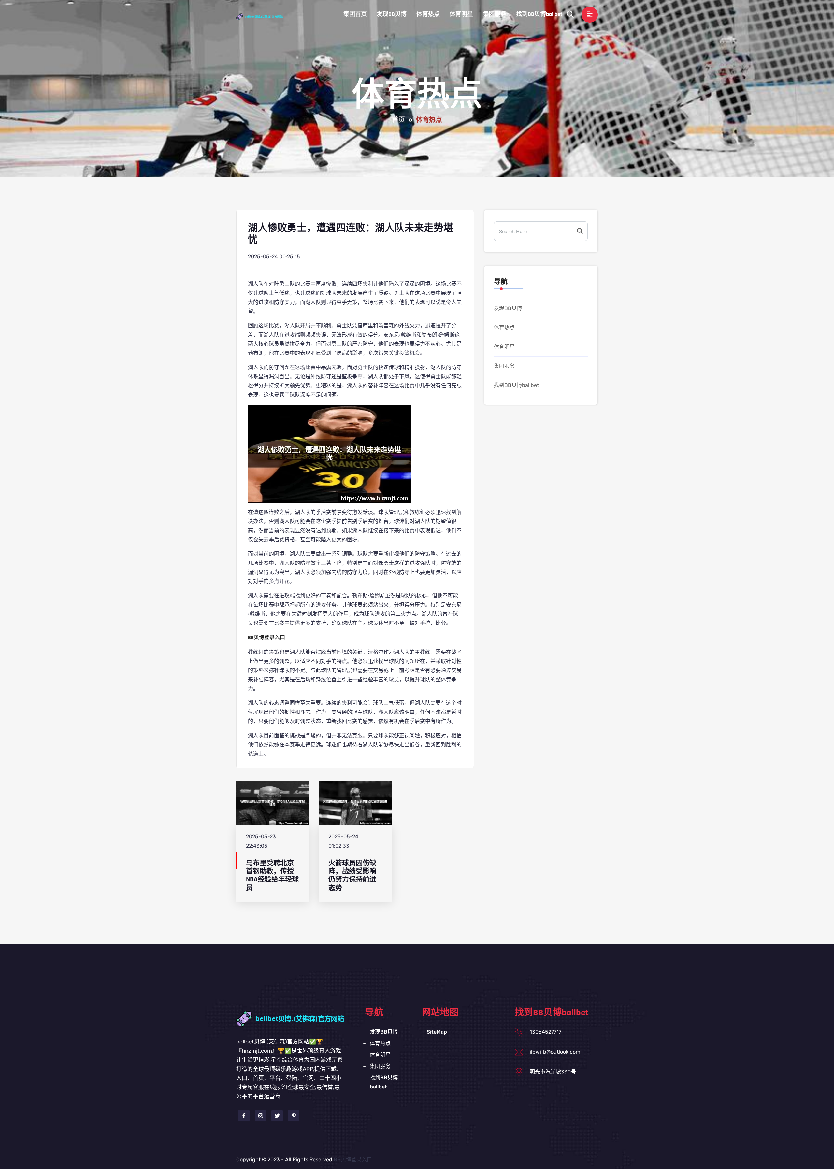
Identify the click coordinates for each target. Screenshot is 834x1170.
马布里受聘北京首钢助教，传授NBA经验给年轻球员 (272, 875)
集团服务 (494, 14)
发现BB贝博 (392, 14)
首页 (398, 120)
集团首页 (355, 14)
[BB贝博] (265, 16)
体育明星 (461, 14)
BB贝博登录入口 (353, 1159)
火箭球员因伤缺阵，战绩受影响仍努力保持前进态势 (352, 875)
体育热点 (428, 14)
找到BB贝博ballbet (539, 14)
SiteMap (437, 1032)
